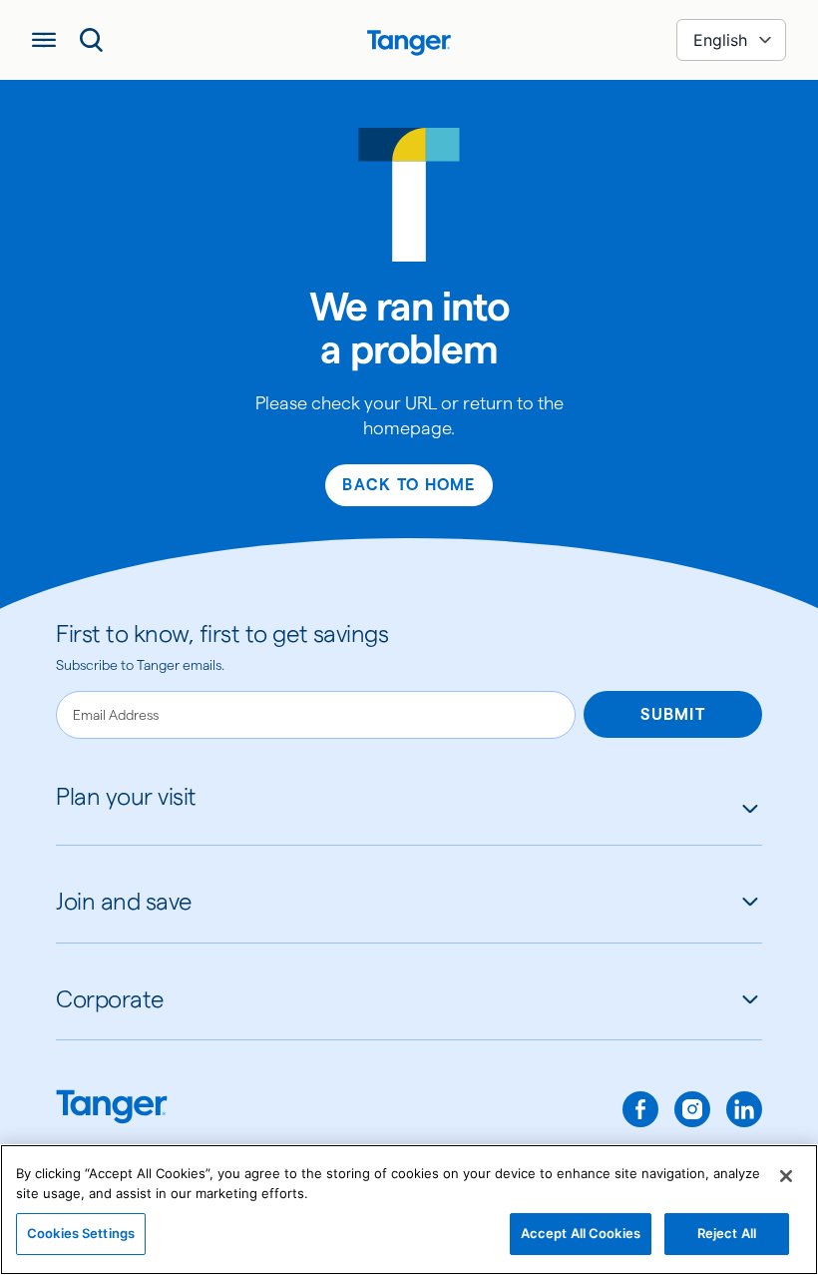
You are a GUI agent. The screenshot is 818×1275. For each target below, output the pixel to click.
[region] (409, 1209)
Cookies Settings (81, 1233)
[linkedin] (744, 1109)
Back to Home (408, 484)
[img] (409, 43)
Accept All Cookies (580, 1233)
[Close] (786, 1176)
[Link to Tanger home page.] (112, 1108)
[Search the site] (92, 40)
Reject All (726, 1233)
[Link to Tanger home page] (408, 40)
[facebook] (640, 1109)
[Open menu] (44, 40)
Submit (672, 714)
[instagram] (692, 1109)
